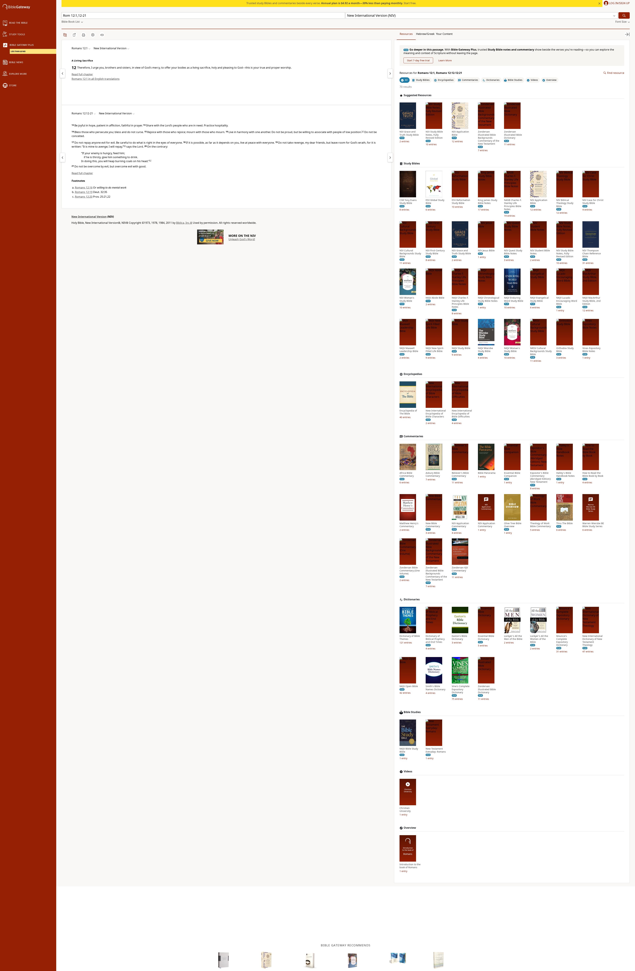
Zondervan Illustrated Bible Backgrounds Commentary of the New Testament (488, 137)
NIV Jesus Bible (486, 250)
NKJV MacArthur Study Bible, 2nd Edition (591, 300)
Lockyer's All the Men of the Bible (513, 638)
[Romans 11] (62, 73)
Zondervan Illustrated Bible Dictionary (513, 134)
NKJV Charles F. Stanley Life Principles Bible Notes (460, 302)
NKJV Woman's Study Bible (512, 350)
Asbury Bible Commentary (433, 474)
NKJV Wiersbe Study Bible (485, 350)
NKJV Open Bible (409, 686)
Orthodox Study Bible (565, 350)
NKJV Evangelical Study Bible (539, 299)
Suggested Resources (417, 95)
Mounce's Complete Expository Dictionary (562, 641)
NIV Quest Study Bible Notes (513, 252)
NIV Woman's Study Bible (407, 299)
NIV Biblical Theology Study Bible (564, 203)
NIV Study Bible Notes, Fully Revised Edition (434, 134)
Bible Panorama (486, 472)
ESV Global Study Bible (435, 202)
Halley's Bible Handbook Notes (565, 474)
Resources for (431, 73)
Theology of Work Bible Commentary (540, 525)
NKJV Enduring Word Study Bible (513, 299)
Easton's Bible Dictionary (459, 638)
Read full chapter (82, 74)
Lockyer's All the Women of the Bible (539, 639)
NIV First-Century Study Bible (435, 252)
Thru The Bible (564, 523)
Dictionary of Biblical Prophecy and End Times (435, 639)
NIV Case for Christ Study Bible (592, 202)
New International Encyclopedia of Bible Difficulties (462, 413)
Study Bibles (412, 163)
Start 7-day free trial (418, 60)
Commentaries (413, 436)
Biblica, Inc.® (184, 223)
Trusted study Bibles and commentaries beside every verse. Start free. (331, 3)
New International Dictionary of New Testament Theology (592, 641)
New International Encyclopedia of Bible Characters (436, 413)
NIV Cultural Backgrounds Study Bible (410, 253)
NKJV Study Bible (461, 348)
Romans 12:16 (83, 187)
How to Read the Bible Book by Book (592, 474)
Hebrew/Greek (425, 34)
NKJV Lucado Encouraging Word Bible (566, 300)
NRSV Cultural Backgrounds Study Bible (541, 351)
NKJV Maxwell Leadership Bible (409, 350)
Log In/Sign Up (619, 3)
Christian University (405, 810)
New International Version (89, 216)
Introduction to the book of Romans (410, 866)
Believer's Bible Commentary (460, 474)
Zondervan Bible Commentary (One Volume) (410, 570)
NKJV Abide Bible (435, 297)
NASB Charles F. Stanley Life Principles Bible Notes (513, 205)
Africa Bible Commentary (407, 474)
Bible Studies (412, 712)
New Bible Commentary (433, 525)
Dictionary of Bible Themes (410, 638)
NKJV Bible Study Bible (409, 750)
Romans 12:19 (83, 192)
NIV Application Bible (460, 133)
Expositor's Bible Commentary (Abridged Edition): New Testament (540, 477)
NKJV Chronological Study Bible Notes (488, 299)
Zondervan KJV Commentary (460, 569)
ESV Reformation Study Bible (461, 202)
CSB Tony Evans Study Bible (408, 202)
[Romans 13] (390, 73)
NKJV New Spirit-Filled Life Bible (435, 350)
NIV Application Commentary (460, 525)
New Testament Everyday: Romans (436, 750)
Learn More (445, 60)
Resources (406, 34)
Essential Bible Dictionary (486, 638)
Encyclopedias (413, 374)
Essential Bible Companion (512, 474)
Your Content (444, 34)
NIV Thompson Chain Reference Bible (591, 253)
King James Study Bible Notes (487, 202)
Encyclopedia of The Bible (408, 412)
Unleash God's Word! (242, 239)
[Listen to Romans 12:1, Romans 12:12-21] (102, 35)
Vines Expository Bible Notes (591, 350)
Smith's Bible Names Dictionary (435, 688)
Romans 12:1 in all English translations (96, 79)
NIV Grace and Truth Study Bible (409, 133)
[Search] (624, 15)
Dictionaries (412, 599)
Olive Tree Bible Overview (512, 525)
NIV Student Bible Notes (540, 252)
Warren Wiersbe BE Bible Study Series (593, 525)
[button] (616, 3)
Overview (410, 828)
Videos (408, 771)
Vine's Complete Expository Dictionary (460, 689)
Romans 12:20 (83, 196)
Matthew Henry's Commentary (409, 525)
